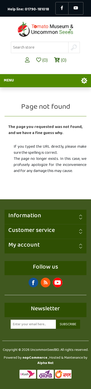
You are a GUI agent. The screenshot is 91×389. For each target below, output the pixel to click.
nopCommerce (34, 358)
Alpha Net (45, 363)
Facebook (33, 282)
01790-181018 (37, 9)
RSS (45, 282)
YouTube (57, 282)
